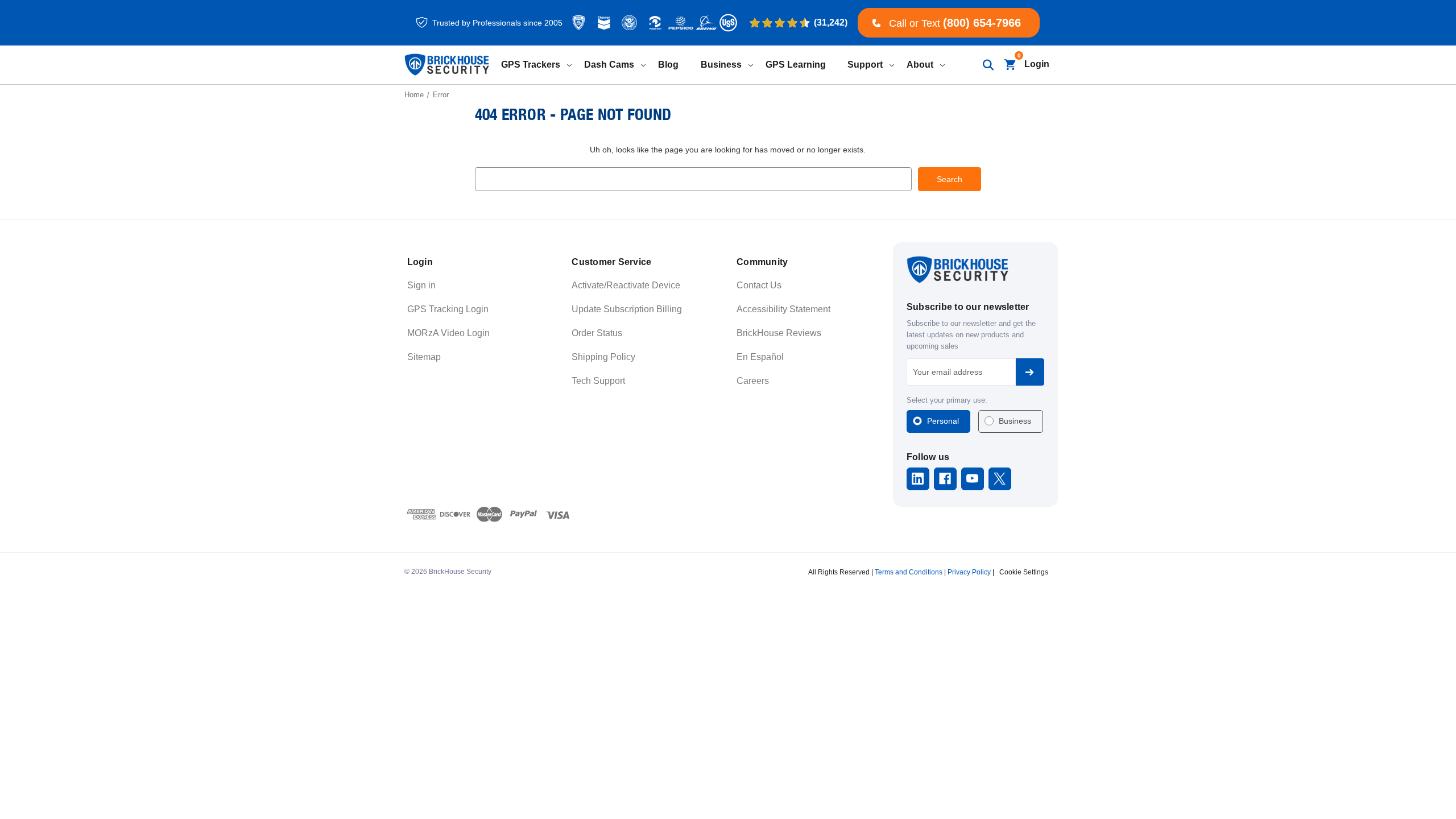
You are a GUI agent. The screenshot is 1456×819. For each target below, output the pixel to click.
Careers (753, 381)
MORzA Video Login (448, 333)
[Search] (988, 64)
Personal (943, 420)
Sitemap (424, 357)
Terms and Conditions (908, 572)
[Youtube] (972, 479)
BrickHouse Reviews (779, 333)
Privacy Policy (969, 572)
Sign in (421, 285)
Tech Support (598, 381)
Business (1015, 420)
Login (1036, 64)
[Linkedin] (918, 479)
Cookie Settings (1023, 572)
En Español (760, 357)
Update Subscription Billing (627, 309)
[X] (1000, 479)
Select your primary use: (947, 400)
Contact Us (759, 285)
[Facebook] (945, 479)
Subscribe (1030, 372)
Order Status (597, 333)
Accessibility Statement (783, 309)
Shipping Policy (603, 357)
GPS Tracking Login (448, 309)
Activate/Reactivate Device (626, 285)
